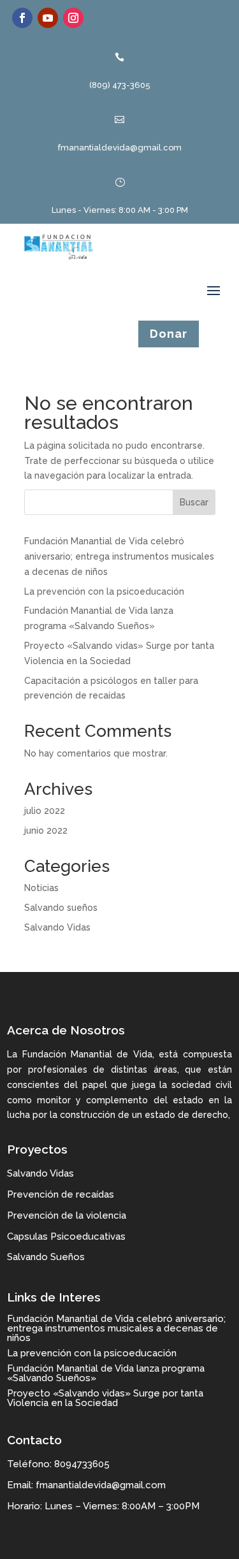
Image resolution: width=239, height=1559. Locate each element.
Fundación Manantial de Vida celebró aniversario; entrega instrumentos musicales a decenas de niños (119, 556)
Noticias (41, 888)
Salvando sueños (61, 908)
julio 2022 (44, 811)
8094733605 (82, 1464)
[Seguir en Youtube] (48, 18)
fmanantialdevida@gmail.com (120, 147)
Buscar (194, 502)
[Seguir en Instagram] (73, 18)
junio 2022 (46, 830)
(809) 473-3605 (119, 85)
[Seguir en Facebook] (22, 18)
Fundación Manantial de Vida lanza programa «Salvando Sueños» (106, 1373)
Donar (168, 333)
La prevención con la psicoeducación (104, 591)
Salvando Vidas (57, 927)
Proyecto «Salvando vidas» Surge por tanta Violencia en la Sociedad (105, 1398)
